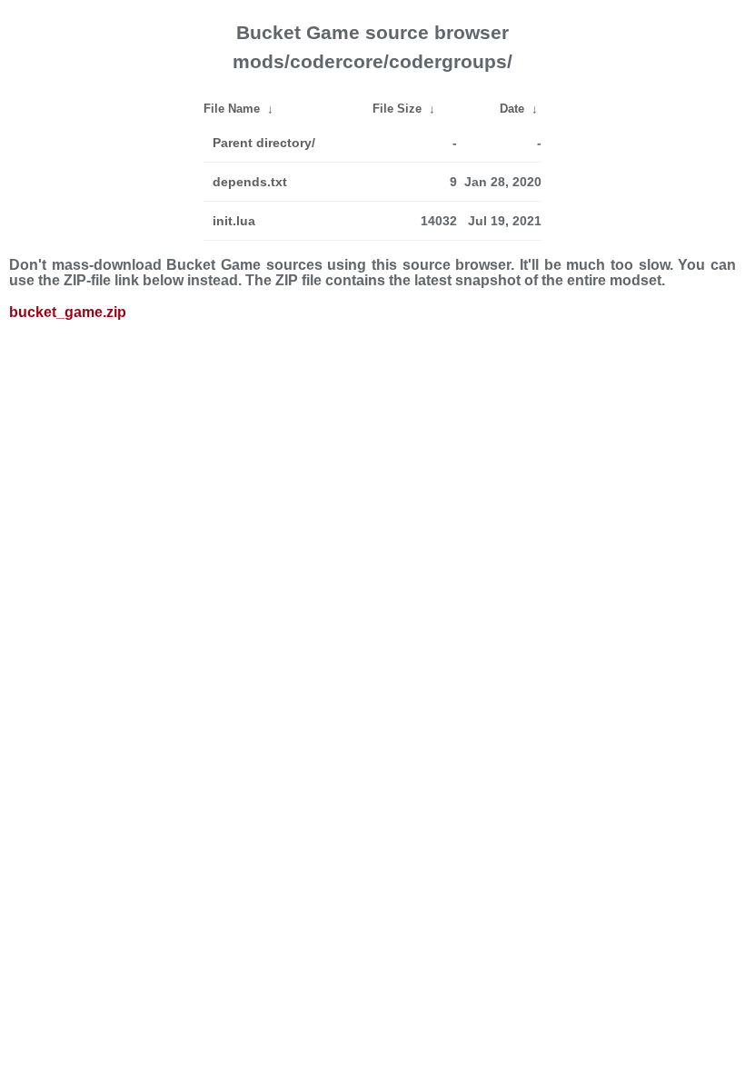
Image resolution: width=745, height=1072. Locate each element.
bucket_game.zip (67, 312)
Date (512, 108)
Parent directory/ (264, 142)
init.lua (234, 220)
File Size (397, 108)
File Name (232, 108)
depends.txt (250, 181)
